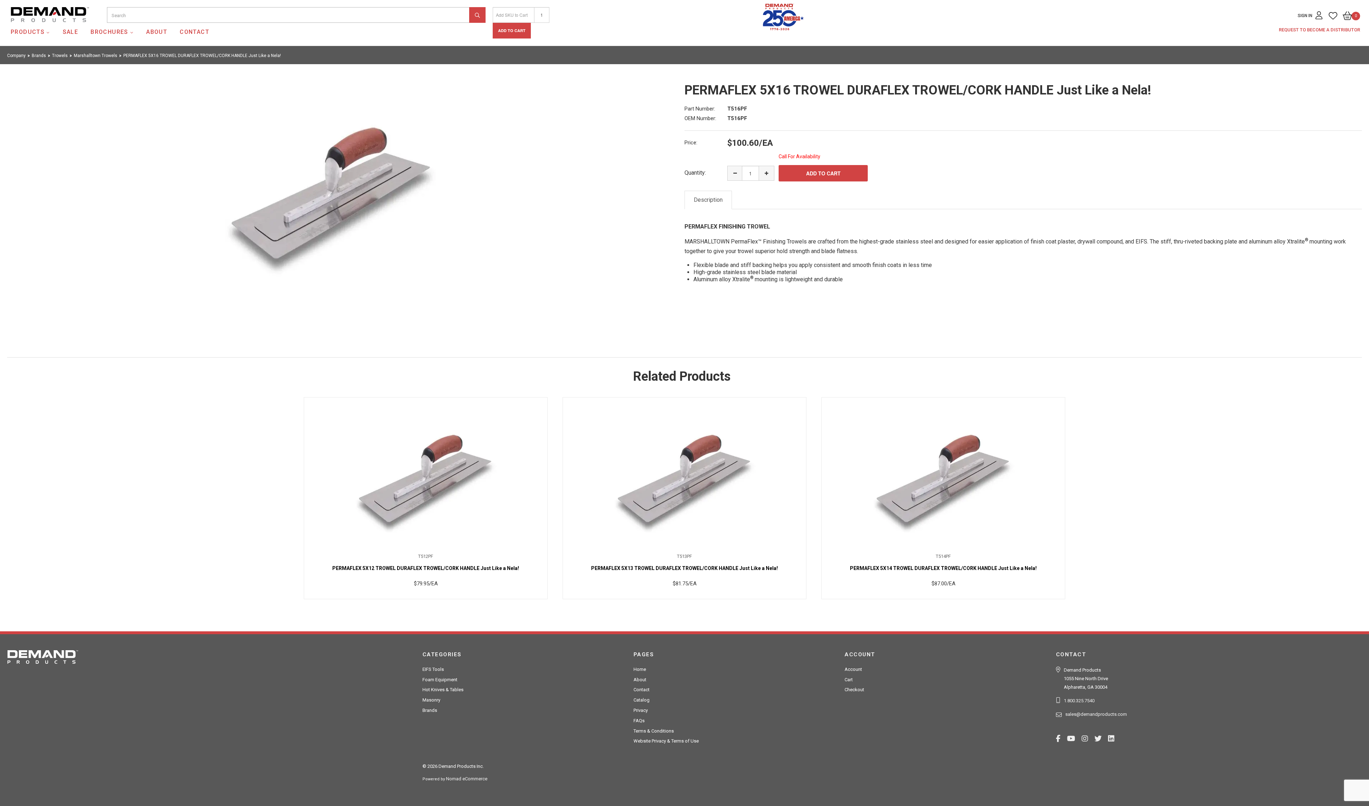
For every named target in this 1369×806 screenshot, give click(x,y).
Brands (429, 710)
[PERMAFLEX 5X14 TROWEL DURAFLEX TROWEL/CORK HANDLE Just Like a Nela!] (943, 475)
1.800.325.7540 (1079, 700)
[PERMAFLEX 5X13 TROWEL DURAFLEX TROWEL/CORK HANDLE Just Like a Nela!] (684, 475)
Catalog (642, 700)
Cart (849, 679)
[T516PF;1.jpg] (331, 189)
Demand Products (33, 28)
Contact (194, 32)
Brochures (109, 32)
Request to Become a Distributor (1319, 29)
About (156, 32)
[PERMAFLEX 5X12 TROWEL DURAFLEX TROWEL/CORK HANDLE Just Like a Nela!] (425, 475)
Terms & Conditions (654, 731)
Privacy (641, 710)
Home (640, 669)
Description (708, 199)
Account (853, 669)
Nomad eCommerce (466, 778)
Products (28, 32)
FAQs (639, 720)
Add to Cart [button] (511, 30)
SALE (70, 32)
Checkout (854, 689)
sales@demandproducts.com (1096, 714)
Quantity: (695, 172)
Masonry (431, 700)
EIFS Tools (433, 669)
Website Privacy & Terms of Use (666, 741)
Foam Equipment (439, 679)
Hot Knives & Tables (442, 689)
